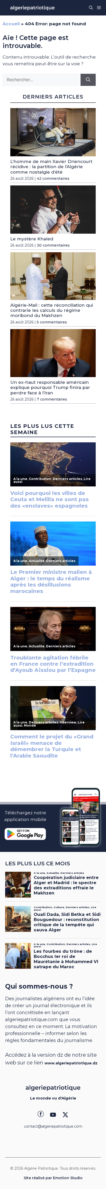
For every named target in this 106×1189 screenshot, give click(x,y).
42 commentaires (53, 178)
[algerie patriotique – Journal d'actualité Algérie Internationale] (32, 7)
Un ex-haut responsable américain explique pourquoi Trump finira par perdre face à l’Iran (50, 387)
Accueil (11, 23)
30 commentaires (53, 245)
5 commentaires (52, 322)
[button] (91, 7)
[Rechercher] (88, 80)
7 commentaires (52, 399)
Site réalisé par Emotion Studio (53, 1178)
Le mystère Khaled (31, 238)
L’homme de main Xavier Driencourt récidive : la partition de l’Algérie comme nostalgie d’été (51, 167)
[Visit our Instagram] (53, 1115)
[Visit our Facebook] (41, 1115)
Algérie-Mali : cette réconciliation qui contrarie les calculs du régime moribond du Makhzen (51, 310)
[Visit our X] (65, 1115)
